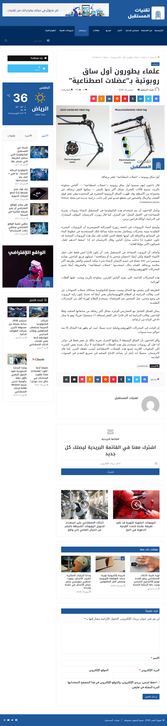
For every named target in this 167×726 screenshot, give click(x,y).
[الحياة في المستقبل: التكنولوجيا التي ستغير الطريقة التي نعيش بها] (39, 152)
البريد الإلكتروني (149, 670)
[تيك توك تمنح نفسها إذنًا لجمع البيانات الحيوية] (39, 194)
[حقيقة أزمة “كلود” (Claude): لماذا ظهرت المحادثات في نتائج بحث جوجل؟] (38, 359)
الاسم (155, 657)
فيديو (108, 31)
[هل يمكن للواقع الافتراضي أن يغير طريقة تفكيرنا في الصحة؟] (39, 209)
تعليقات (11, 135)
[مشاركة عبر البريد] (74, 379)
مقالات (96, 31)
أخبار (120, 31)
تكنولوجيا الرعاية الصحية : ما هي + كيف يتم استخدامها (18, 175)
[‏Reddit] (117, 98)
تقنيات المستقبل (147, 89)
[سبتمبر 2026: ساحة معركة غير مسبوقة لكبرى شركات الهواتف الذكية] (17, 311)
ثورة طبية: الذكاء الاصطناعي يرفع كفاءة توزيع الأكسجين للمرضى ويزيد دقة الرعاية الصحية (146, 580)
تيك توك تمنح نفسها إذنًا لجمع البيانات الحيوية (19, 192)
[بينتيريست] (125, 98)
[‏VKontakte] (109, 98)
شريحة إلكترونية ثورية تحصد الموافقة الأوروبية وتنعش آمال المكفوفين (112, 578)
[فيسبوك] (156, 98)
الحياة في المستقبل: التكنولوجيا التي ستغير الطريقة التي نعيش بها (19, 155)
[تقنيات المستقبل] (146, 13)
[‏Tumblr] (132, 98)
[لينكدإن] (140, 98)
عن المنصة (146, 31)
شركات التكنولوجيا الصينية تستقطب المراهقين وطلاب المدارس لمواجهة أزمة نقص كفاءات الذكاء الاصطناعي (38, 332)
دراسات (82, 31)
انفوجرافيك (50, 31)
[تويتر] (148, 98)
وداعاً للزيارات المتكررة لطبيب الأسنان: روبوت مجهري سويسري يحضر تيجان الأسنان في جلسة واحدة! (78, 581)
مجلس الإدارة (132, 31)
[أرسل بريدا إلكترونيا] (139, 89)
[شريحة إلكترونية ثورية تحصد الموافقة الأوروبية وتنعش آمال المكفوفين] (110, 564)
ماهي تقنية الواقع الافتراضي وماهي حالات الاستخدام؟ (18, 227)
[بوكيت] (93, 98)
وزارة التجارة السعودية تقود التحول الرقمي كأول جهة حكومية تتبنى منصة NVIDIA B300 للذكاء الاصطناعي (19, 380)
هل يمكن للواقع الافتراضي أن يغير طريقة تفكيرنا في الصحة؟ (18, 210)
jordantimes (143, 366)
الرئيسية (159, 31)
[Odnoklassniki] (101, 98)
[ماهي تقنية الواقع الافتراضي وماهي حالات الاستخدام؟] (39, 228)
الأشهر (45, 135)
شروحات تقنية (67, 31)
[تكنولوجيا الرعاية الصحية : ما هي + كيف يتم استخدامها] (39, 174)
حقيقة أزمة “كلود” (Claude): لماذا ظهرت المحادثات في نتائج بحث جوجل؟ (39, 375)
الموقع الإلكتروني (98, 670)
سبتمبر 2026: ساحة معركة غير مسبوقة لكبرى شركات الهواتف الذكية (18, 327)
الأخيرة (28, 135)
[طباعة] (66, 379)
